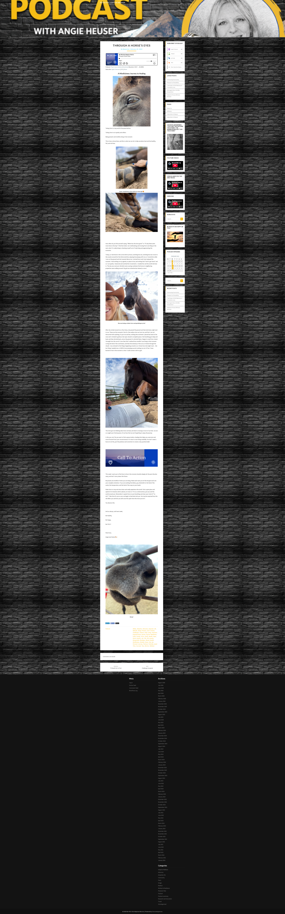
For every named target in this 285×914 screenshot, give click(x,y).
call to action (150, 630)
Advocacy (160, 872)
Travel (160, 901)
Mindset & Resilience (164, 888)
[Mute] (179, 168)
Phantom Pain (162, 891)
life (145, 638)
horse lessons (137, 638)
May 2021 (160, 850)
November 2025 (162, 706)
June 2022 (161, 815)
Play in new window (116, 67)
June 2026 (161, 688)
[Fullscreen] (181, 168)
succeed (138, 646)
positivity (151, 644)
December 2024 (162, 736)
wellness (152, 646)
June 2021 (161, 847)
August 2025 (161, 714)
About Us (169, 108)
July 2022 (160, 812)
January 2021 (161, 860)
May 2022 (160, 818)
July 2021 (160, 844)
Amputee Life (162, 875)
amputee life (152, 629)
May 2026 (160, 690)
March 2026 (161, 696)
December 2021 (162, 831)
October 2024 (162, 741)
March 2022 (161, 823)
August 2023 (161, 778)
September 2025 (162, 712)
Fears (159, 880)
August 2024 (161, 746)
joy (142, 638)
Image (160, 883)
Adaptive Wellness (163, 869)
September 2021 (162, 839)
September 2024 (162, 743)
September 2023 (162, 775)
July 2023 (160, 781)
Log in (131, 682)
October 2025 (162, 709)
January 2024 (161, 765)
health (150, 636)
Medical (160, 885)
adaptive (139, 629)
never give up (149, 642)
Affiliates (169, 111)
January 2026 (161, 701)
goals (146, 636)
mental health (150, 640)
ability (134, 629)
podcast (145, 644)
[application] (175, 165)
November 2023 (162, 770)
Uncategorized (162, 904)
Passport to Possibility (173, 82)
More (125, 69)
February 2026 (162, 698)
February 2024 (162, 762)
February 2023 (162, 794)
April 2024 (161, 757)
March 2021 (161, 855)
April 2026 (161, 693)
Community (161, 877)
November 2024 (162, 738)
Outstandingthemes (157, 911)
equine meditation (151, 634)
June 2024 (161, 751)
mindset (142, 642)
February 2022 (162, 826)
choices (142, 632)
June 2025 (161, 720)
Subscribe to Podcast (172, 114)
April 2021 (161, 852)
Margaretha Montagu (139, 640)
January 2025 (161, 733)
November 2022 (162, 802)
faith (134, 636)
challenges (136, 632)
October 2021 (162, 836)
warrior (147, 646)
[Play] (169, 168)
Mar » (171, 272)
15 (172, 266)
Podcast (108, 629)
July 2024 (160, 749)
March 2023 (161, 791)
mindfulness (136, 642)
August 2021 (161, 842)
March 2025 (161, 728)
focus (142, 636)
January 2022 (161, 828)
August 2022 (161, 810)
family (138, 636)
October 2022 (162, 805)
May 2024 (160, 754)
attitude (135, 630)
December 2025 (162, 704)
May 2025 (160, 722)
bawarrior (126, 49)
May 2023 (160, 786)
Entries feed (132, 685)
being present (142, 630)
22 (172, 268)
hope (154, 636)
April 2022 (161, 820)
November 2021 (162, 834)
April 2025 (161, 725)
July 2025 (160, 717)
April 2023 (161, 789)
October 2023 (162, 773)
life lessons (150, 638)
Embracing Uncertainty (173, 79)
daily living (148, 632)
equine (143, 634)
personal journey (137, 644)
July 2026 (160, 685)
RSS (122, 69)
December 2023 (162, 767)
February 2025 (162, 730)
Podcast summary (163, 896)
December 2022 (162, 799)
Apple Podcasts (115, 69)
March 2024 (161, 759)
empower (154, 632)
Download (125, 67)
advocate (145, 629)
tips (143, 646)
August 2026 (161, 682)
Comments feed (133, 688)
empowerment (137, 634)
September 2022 (162, 807)
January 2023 (161, 797)
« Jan (168, 272)
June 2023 (161, 783)
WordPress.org (133, 690)
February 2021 (162, 858)
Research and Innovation (165, 899)
